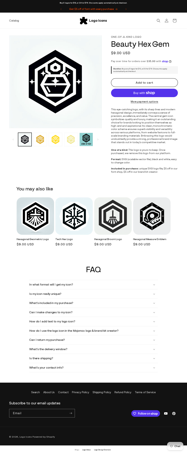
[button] (158, 21)
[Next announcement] (126, 9)
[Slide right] (98, 139)
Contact (63, 392)
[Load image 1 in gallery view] (25, 139)
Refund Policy (123, 392)
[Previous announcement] (61, 9)
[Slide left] (13, 139)
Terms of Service (145, 392)
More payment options (144, 101)
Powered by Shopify (44, 437)
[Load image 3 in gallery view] (55, 139)
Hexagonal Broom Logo (108, 239)
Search (35, 392)
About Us (49, 392)
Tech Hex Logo (64, 239)
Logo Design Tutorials (102, 450)
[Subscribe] (71, 413)
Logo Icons (26, 437)
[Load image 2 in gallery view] (40, 139)
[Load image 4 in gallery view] (71, 139)
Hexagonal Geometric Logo (33, 239)
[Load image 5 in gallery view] (86, 139)
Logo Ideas (86, 450)
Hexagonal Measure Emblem (150, 239)
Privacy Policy (80, 392)
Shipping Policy (102, 392)
